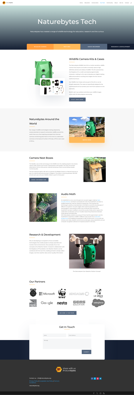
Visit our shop (77, 99)
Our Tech (102, 2)
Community (110, 2)
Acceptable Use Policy (46, 381)
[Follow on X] (95, 378)
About (116, 2)
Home (81, 2)
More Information (39, 179)
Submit (86, 352)
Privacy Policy (33, 381)
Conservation (95, 2)
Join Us (121, 2)
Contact (127, 2)
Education (87, 2)
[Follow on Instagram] (98, 378)
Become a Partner (67, 313)
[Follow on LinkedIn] (100, 378)
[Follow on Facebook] (92, 378)
